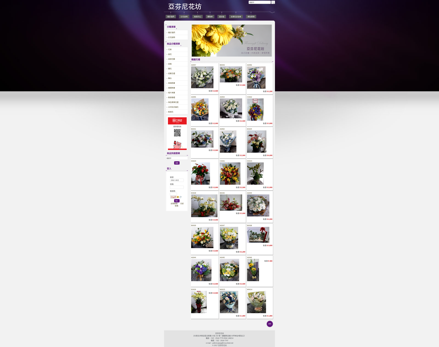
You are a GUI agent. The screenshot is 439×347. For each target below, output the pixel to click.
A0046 (249, 257)
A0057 (193, 65)
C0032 (249, 97)
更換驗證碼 (180, 197)
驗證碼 (173, 191)
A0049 (249, 193)
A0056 (249, 65)
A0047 (222, 225)
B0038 (249, 225)
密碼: (172, 184)
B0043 (222, 65)
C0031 (222, 161)
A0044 (193, 257)
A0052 (222, 129)
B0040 (222, 193)
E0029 (249, 129)
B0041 (193, 129)
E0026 (193, 289)
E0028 (193, 193)
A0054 (222, 97)
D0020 (193, 161)
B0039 (193, 225)
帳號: (172, 177)
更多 (269, 324)
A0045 (222, 257)
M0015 (222, 289)
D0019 (249, 161)
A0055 (193, 97)
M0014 (249, 289)
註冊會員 (174, 203)
